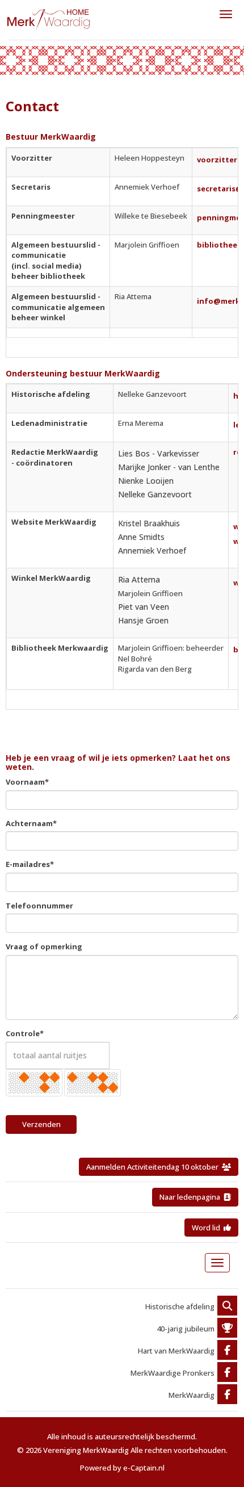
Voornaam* (27, 782)
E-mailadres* (30, 864)
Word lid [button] (208, 1227)
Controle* (25, 1033)
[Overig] (227, 1306)
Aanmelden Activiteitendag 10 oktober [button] (154, 1167)
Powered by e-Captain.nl (122, 1468)
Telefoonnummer (39, 905)
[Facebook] (227, 1351)
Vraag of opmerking (44, 946)
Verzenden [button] (41, 1124)
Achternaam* (31, 823)
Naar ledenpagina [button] (191, 1197)
